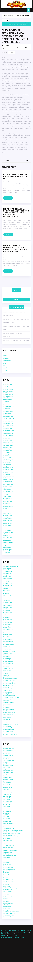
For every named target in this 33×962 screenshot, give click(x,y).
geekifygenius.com (8, 668)
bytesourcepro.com (8, 467)
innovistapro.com (7, 622)
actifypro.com (6, 617)
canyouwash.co (7, 753)
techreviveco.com (7, 462)
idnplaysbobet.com (8, 692)
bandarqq (5, 355)
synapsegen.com (7, 523)
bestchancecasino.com (9, 705)
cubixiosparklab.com (8, 430)
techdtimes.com (7, 757)
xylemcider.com (7, 905)
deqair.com (6, 872)
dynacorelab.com (7, 585)
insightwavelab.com (8, 653)
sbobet (9, 930)
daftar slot (4, 933)
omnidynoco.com (7, 537)
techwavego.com (7, 454)
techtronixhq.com (7, 384)
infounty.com (6, 859)
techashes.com (7, 752)
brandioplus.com (7, 520)
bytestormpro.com (7, 658)
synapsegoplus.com (8, 479)
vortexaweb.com (7, 598)
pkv (13, 930)
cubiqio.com (6, 643)
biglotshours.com (7, 775)
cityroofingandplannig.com (10, 850)
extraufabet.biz (7, 797)
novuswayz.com (7, 615)
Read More (9, 198)
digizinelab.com (7, 452)
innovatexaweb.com (8, 394)
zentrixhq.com (6, 503)
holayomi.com (6, 719)
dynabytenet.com (7, 466)
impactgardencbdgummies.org (11, 911)
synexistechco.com (8, 586)
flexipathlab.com (7, 525)
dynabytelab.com (7, 575)
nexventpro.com (7, 610)
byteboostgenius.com (8, 477)
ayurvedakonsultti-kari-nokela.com (12, 837)
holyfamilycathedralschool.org (10, 724)
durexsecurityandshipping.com (11, 848)
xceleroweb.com (7, 547)
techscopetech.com (8, 457)
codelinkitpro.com (7, 387)
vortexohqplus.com (8, 626)
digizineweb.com (7, 420)
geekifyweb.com (7, 401)
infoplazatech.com (7, 403)
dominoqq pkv (22, 932)
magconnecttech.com (8, 671)
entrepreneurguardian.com (10, 699)
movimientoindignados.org (10, 888)
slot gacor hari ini (20, 930)
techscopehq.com (7, 486)
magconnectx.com (8, 716)
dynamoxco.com (7, 515)
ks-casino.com (7, 865)
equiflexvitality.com (8, 685)
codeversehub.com (8, 472)
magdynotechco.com (8, 396)
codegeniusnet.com (8, 411)
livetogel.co (6, 675)
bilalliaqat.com (6, 707)
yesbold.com (6, 764)
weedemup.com (7, 704)
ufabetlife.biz (6, 799)
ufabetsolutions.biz (8, 801)
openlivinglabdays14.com (9, 835)
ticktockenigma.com (8, 665)
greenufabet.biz (7, 794)
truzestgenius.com (8, 445)
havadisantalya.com (8, 755)
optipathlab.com (7, 573)
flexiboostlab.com (7, 624)
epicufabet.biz (6, 813)
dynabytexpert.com (8, 506)
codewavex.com (7, 438)
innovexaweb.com (7, 518)
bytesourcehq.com (8, 415)
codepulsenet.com (8, 483)
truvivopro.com (7, 588)
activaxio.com (6, 636)
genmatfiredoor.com (8, 677)
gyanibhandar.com (8, 780)
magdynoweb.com (8, 459)
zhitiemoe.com (7, 899)
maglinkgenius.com (8, 435)
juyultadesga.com (7, 854)
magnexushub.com (8, 772)
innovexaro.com (7, 489)
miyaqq (10, 935)
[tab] (28, 10)
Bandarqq (5, 20)
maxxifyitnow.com (7, 494)
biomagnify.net (7, 916)
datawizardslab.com (8, 641)
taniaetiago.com (7, 906)
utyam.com (6, 894)
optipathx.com (6, 499)
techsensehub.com (8, 391)
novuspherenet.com (8, 532)
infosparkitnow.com (8, 398)
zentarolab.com (7, 544)
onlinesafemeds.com (8, 779)
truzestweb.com (7, 540)
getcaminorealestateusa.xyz (10, 734)
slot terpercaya (7, 360)
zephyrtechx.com (7, 612)
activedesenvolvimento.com (10, 688)
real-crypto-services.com (9, 855)
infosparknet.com (7, 493)
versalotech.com (7, 631)
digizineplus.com (7, 488)
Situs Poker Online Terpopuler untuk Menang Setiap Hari (16, 16)
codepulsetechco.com (8, 418)
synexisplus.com (7, 578)
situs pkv (5, 368)
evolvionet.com (7, 576)
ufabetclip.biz (6, 784)
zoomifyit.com (6, 552)
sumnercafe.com (7, 884)
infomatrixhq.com (7, 428)
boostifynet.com (7, 609)
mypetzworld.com (7, 857)
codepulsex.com (7, 455)
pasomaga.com (7, 910)
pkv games (6, 358)
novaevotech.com (7, 432)
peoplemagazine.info (8, 750)
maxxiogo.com (7, 510)
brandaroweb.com (7, 550)
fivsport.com (6, 877)
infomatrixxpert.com (8, 423)
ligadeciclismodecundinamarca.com (12, 721)
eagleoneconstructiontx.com (10, 683)
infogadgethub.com (8, 386)
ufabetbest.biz (6, 806)
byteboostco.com (7, 440)
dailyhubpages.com (8, 690)
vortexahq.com (7, 592)
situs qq (5, 367)
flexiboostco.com (7, 568)
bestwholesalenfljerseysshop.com (11, 833)
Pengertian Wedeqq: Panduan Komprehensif (16, 340)
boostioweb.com (7, 569)
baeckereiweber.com (8, 748)
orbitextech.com (7, 670)
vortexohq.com (7, 649)
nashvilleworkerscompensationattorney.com (14, 722)
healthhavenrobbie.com (9, 680)
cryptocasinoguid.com (8, 828)
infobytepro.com (7, 408)
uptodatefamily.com (8, 891)
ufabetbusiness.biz (8, 792)
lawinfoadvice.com (8, 881)
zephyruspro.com (7, 498)
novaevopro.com (7, 603)
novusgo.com (6, 656)
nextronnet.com (7, 513)
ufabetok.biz (6, 816)
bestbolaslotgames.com (9, 695)
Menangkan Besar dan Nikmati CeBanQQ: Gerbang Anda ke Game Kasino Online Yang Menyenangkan (16, 213)
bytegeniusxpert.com (8, 404)
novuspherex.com (7, 602)
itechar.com (6, 762)
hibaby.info (6, 700)
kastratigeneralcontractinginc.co (11, 831)
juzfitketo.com (6, 908)
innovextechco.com (8, 433)
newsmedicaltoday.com (9, 712)
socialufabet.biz (7, 803)
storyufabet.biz (7, 811)
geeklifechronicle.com (8, 644)
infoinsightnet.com (7, 413)
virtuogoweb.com (7, 774)
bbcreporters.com (7, 826)
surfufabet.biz (6, 804)
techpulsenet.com (7, 447)
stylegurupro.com (7, 639)
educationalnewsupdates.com (10, 566)
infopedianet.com (7, 481)
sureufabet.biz (6, 808)
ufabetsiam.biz (7, 789)
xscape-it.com (6, 842)
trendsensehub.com (8, 663)
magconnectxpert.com (9, 443)
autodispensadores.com (9, 709)
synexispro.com (7, 717)
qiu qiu (5, 370)
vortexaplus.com (7, 528)
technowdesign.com (8, 847)
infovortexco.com (7, 450)
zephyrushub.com (7, 571)
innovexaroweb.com (8, 460)
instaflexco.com (7, 620)
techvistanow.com (7, 426)
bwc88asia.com (7, 862)
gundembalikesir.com (8, 760)
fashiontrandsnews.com (9, 825)
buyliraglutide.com (7, 777)
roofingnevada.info (8, 714)
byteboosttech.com (8, 770)
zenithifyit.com (6, 593)
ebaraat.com (6, 767)
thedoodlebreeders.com (9, 869)
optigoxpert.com (7, 614)
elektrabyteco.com (8, 442)
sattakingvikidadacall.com (9, 694)
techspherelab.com (8, 469)
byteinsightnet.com (8, 416)
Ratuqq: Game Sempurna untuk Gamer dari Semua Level (15, 176)
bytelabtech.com (7, 392)
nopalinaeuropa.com (8, 915)
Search (16, 290)
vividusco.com (6, 590)
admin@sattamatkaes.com (9, 47)
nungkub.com (6, 901)
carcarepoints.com (8, 867)
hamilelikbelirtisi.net (8, 629)
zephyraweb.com (7, 597)
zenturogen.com (7, 516)
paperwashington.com (8, 702)
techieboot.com (7, 758)
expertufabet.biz (7, 786)
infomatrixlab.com (7, 471)
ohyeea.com (6, 898)
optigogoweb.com (7, 549)
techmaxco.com (7, 632)
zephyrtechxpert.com (8, 449)
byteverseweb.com (8, 474)
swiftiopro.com (7, 627)
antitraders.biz (6, 838)
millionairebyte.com (8, 731)
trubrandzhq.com (7, 607)
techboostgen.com (8, 389)
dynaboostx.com (7, 619)
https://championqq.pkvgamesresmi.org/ (12, 937)
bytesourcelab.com (8, 491)
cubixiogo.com (7, 530)
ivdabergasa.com (7, 852)
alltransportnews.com (8, 823)
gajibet (15, 935)
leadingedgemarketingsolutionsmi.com (13, 830)
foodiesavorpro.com (8, 648)
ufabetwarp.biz (7, 782)
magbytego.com (7, 409)
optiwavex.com (7, 535)
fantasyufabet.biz (7, 787)
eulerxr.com (6, 666)
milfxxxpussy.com (7, 889)
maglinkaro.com (7, 464)
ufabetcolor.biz (7, 796)
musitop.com (6, 893)
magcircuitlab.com (7, 437)
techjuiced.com (7, 769)
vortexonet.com (7, 580)
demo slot (5, 362)
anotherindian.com (8, 903)
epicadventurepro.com (9, 651)
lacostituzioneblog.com (9, 896)
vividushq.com (6, 527)
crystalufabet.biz (7, 814)
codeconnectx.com (8, 421)
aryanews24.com (7, 840)
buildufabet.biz (7, 821)
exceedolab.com (7, 634)
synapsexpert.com (8, 542)
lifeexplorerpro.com (8, 654)
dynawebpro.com (7, 522)
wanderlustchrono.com (9, 660)
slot (5, 930)
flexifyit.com (6, 508)
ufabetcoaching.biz (8, 727)
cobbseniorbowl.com (8, 845)
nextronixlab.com (7, 501)
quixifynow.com (7, 496)
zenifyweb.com (7, 673)
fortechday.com (7, 733)
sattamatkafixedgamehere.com (11, 697)
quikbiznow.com (7, 545)
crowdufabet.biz (7, 820)
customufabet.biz (7, 809)
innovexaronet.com (8, 425)
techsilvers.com (7, 874)
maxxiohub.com (7, 595)
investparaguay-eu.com (9, 860)
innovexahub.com (7, 583)
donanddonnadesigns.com (10, 682)
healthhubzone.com (8, 765)
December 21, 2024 (9, 45)
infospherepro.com (8, 646)
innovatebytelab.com (8, 406)
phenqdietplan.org (7, 882)
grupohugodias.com (8, 871)
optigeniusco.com (7, 600)
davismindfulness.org (8, 729)
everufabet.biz (6, 818)
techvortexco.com (7, 399)
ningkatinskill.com (7, 876)
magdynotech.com (8, 484)
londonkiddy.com (7, 726)
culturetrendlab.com (8, 661)
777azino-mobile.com (8, 843)
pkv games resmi (7, 356)
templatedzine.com (8, 879)
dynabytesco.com (7, 637)
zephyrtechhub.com (8, 539)
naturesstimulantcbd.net (9, 913)
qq (1, 930)
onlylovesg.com (7, 687)
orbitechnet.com (7, 533)
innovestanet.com (7, 505)
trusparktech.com (7, 605)
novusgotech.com (7, 511)
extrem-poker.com (7, 864)
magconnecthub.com (8, 476)
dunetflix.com (6, 886)
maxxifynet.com (7, 581)
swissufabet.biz (7, 791)
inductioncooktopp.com (9, 711)
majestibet (4, 935)
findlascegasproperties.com (10, 678)
